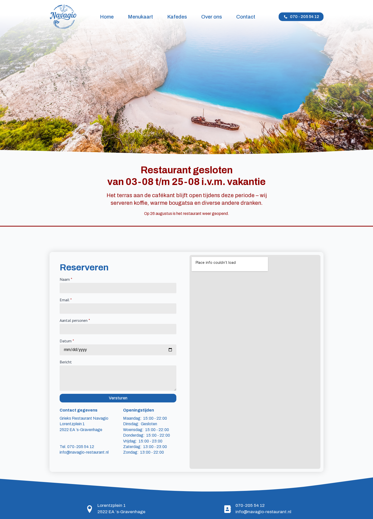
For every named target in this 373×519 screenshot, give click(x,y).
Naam (66, 279)
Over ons (211, 17)
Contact (245, 17)
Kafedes (177, 17)
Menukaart (140, 17)
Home (107, 17)
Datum (67, 340)
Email (66, 299)
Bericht (66, 361)
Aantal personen (75, 320)
